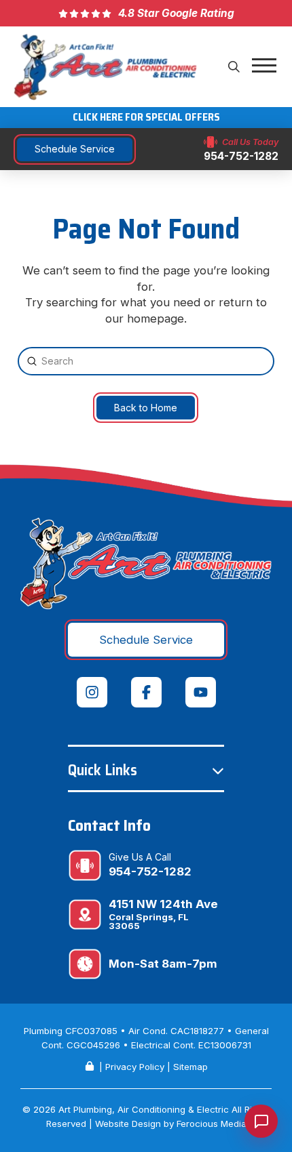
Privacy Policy (134, 1066)
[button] (234, 66)
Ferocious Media (212, 1123)
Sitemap (190, 1066)
